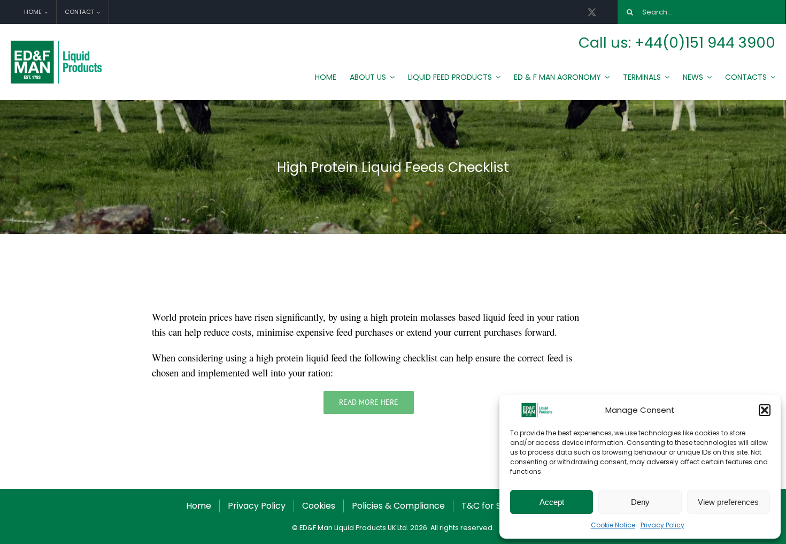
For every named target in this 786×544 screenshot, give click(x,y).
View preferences (728, 502)
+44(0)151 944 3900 (705, 42)
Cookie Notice (613, 525)
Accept (552, 502)
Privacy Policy (662, 525)
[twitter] (592, 12)
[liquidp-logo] (57, 42)
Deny (640, 502)
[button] (764, 410)
